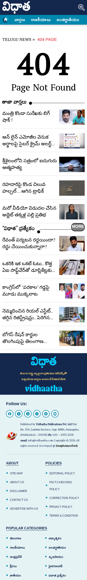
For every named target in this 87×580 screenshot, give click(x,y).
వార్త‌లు (20, 19)
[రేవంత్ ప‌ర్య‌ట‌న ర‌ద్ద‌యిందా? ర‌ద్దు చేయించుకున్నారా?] (72, 243)
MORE (78, 226)
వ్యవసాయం (56, 557)
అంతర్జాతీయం (57, 548)
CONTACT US (19, 500)
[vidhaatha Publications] (43, 362)
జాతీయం (15, 575)
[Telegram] (46, 413)
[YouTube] (55, 413)
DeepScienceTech (67, 446)
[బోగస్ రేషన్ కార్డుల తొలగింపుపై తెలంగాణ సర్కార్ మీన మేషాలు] (72, 338)
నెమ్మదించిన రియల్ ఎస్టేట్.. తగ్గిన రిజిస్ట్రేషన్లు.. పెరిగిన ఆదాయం (27, 317)
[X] (19, 413)
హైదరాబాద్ (56, 566)
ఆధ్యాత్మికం (55, 538)
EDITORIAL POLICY (62, 473)
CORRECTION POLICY (64, 498)
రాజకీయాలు (41, 19)
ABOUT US (17, 482)
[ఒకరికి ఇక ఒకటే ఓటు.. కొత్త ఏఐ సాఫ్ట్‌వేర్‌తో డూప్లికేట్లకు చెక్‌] (72, 267)
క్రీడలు (13, 566)
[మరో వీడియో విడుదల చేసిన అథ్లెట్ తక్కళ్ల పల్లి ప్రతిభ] (72, 211)
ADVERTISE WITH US (24, 508)
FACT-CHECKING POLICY (60, 486)
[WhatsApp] (37, 413)
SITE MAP (16, 473)
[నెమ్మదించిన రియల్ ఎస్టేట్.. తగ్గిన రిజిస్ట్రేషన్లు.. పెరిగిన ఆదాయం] (72, 314)
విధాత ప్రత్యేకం (57, 575)
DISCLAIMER (18, 491)
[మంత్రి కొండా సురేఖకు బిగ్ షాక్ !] (72, 117)
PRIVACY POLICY (60, 506)
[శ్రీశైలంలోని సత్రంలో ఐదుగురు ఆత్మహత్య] (72, 164)
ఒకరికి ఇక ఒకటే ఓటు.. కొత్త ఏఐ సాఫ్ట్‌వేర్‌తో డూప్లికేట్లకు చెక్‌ (27, 270)
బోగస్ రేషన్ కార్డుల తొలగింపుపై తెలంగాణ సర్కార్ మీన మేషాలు (22, 341)
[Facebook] (9, 413)
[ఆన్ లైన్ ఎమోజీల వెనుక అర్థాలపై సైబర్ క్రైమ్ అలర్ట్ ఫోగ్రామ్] (72, 140)
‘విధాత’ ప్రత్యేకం (18, 229)
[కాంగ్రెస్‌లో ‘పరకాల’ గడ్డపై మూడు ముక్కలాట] (72, 291)
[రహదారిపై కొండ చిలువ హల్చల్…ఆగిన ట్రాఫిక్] (72, 188)
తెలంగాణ (15, 538)
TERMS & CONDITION (63, 515)
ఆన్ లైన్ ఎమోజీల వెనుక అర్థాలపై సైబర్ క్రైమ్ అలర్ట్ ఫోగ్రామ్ (26, 143)
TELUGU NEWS (16, 40)
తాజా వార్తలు (14, 103)
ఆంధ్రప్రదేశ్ (16, 557)
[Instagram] (28, 413)
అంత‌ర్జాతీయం (68, 19)
